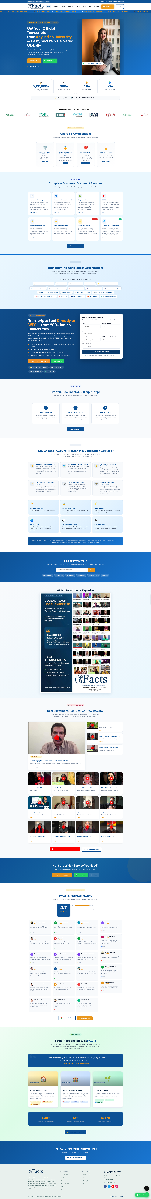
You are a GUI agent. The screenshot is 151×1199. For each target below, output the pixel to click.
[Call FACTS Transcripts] (146, 1188)
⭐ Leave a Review (84, 1018)
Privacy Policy (86, 1181)
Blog (90, 6)
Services (62, 6)
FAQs (78, 6)
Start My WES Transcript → (39, 361)
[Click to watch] (56, 738)
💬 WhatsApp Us (81, 875)
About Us (55, 6)
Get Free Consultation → (62, 875)
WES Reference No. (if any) (109, 336)
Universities (71, 6)
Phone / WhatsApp (106, 323)
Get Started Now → (75, 429)
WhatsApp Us (51, 60)
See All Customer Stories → (75, 1157)
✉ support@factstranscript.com (116, 1)
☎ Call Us (94, 875)
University (85, 336)
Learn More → (33, 212)
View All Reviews (68, 1018)
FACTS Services (87, 1175)
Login (119, 6)
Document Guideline (88, 1178)
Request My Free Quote (101, 351)
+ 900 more (105, 575)
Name (83, 323)
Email (83, 330)
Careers (85, 1184)
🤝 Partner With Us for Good (75, 1132)
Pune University (81, 575)
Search (91, 569)
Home (48, 6)
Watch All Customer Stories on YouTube (66, 849)
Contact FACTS (65, 1184)
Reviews (84, 6)
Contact (96, 6)
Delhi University (70, 575)
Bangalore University (94, 575)
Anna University (59, 575)
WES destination (86, 343)
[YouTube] (112, 1186)
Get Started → (107, 6)
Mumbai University (47, 575)
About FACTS (64, 1175)
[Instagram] (116, 1186)
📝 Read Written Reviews (91, 849)
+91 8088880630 (34, 66)
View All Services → (76, 246)
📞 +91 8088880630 (101, 1)
